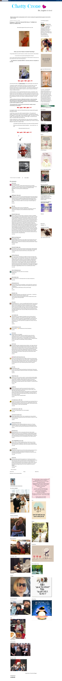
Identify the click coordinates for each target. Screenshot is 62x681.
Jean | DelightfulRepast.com (16, 440)
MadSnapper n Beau (15, 195)
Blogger (35, 673)
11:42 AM (13, 467)
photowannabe (14, 283)
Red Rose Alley (14, 255)
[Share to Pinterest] (28, 177)
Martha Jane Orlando (15, 237)
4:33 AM (13, 437)
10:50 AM (13, 411)
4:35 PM (13, 323)
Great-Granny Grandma (16, 414)
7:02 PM (13, 383)
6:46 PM (13, 372)
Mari (12, 206)
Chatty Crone (48, 24)
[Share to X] (26, 177)
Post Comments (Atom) (18, 473)
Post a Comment (13, 469)
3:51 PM (13, 427)
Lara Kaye (13, 448)
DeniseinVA (14, 430)
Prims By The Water (15, 247)
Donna (13, 183)
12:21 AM (13, 454)
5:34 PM (13, 353)
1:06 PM (13, 419)
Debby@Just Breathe (15, 422)
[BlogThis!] (25, 177)
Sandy (13, 457)
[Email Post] (22, 177)
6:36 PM (13, 363)
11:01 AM (13, 445)
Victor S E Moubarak (15, 270)
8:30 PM (13, 396)
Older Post (36, 471)
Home (24, 471)
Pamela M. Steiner (15, 214)
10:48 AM (13, 405)
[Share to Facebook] (27, 177)
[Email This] (24, 177)
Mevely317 (13, 293)
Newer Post (12, 471)
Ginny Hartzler (14, 277)
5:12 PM (13, 329)
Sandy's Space (14, 466)
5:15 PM (13, 340)
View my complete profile (45, 36)
